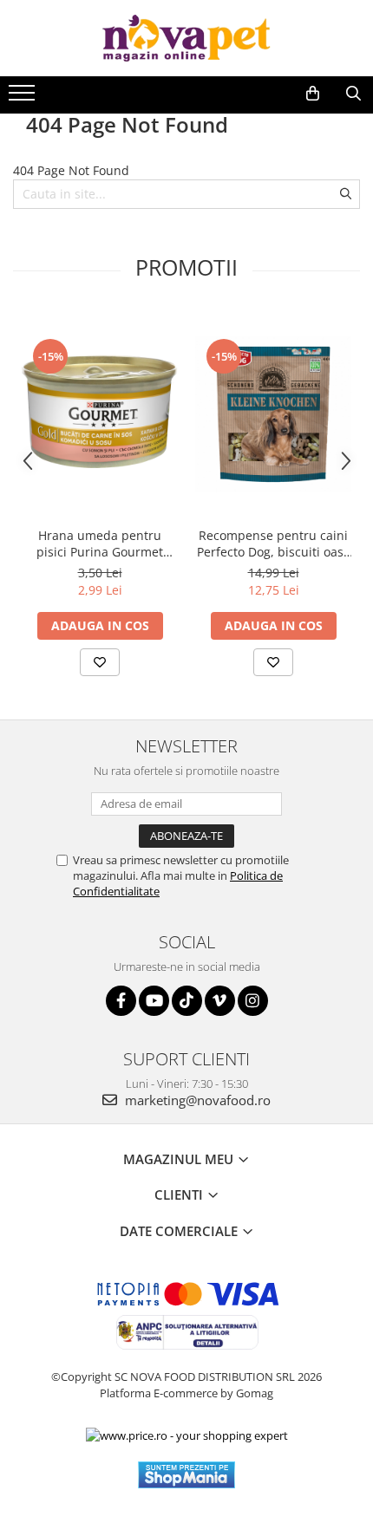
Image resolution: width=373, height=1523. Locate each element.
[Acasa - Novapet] (186, 38)
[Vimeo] (220, 1001)
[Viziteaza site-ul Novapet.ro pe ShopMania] (186, 1474)
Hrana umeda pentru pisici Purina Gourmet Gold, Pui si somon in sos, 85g (100, 543)
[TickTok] (187, 1001)
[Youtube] (154, 1001)
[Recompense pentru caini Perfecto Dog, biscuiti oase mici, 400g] (273, 414)
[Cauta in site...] (353, 93)
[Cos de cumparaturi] (312, 93)
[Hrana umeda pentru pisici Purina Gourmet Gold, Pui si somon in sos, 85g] (100, 414)
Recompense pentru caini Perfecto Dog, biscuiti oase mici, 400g (273, 543)
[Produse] (24, 98)
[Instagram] (253, 1001)
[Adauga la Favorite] (100, 662)
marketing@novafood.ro (196, 1100)
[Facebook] (121, 1001)
